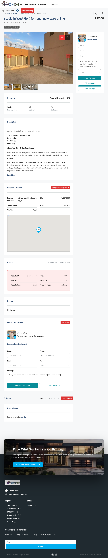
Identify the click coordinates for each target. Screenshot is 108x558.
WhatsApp (40, 336)
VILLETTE (10, 521)
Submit (41, 546)
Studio (15, 13)
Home (8, 13)
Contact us (54, 4)
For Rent (8, 27)
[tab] (62, 37)
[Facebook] (52, 554)
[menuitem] (8, 10)
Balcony (13, 310)
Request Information (22, 385)
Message (10, 370)
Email (9, 360)
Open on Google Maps (61, 187)
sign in (23, 417)
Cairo (30, 505)
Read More (11, 175)
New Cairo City (12, 515)
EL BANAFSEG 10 (13, 508)
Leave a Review (67, 398)
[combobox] (55, 365)
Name (9, 351)
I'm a (41, 360)
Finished (15, 27)
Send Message (54, 385)
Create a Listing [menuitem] (27, 10)
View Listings (65, 322)
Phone (42, 351)
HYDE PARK (11, 511)
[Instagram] (56, 554)
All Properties (42, 4)
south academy (12, 518)
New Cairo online (30, 4)
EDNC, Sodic (11, 505)
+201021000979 (26, 336)
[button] (95, 13)
